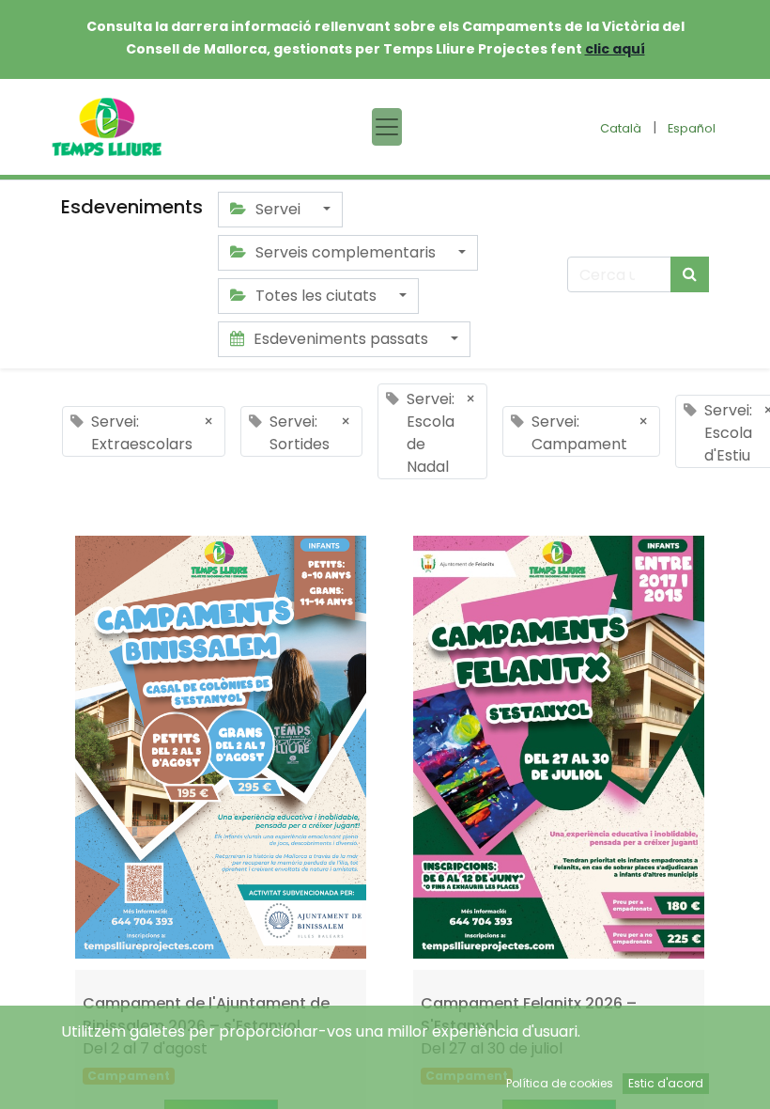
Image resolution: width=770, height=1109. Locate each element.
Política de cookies (559, 1083)
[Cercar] (689, 274)
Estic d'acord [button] (665, 1083)
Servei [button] (278, 209)
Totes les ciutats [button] (316, 295)
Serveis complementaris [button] (345, 252)
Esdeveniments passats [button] (341, 339)
